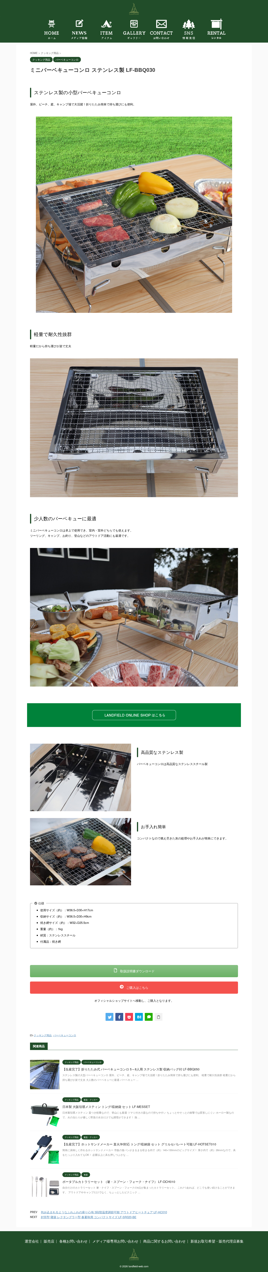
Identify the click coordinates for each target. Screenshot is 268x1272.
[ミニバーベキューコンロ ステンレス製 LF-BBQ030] (139, 1017)
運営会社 (32, 1241)
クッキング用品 (43, 1035)
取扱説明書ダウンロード (137, 971)
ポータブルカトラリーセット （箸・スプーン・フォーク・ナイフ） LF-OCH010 (118, 1181)
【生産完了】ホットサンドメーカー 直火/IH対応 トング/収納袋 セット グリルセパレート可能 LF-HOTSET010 (139, 1144)
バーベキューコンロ (64, 1035)
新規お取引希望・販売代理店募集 (217, 1241)
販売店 (49, 1241)
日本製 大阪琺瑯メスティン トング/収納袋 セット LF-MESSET (106, 1106)
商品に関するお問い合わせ (164, 1241)
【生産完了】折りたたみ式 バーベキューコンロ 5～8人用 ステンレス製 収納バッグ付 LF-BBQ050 (131, 1069)
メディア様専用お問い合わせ (115, 1241)
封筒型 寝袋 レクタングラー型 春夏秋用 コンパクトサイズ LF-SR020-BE (88, 1217)
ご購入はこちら (137, 987)
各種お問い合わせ (73, 1241)
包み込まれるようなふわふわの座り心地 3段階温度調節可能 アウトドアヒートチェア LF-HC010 (104, 1212)
